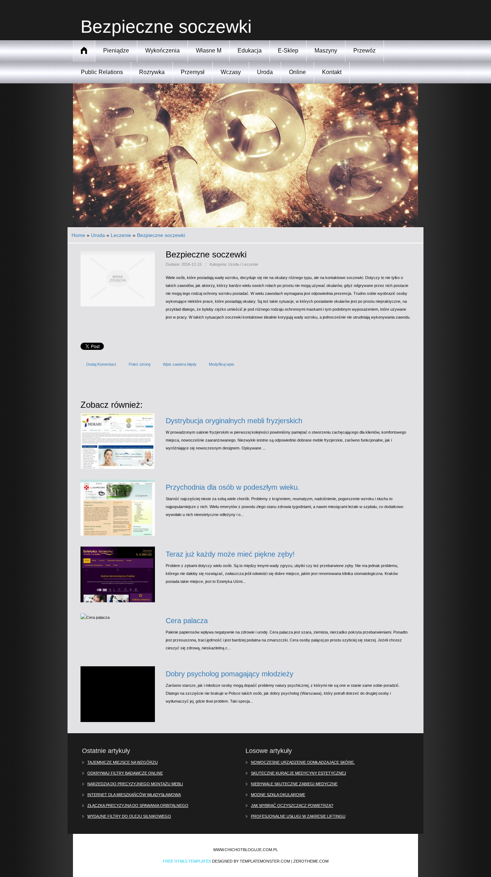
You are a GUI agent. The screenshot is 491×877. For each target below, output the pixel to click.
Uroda (98, 235)
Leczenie (121, 235)
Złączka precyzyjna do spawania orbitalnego (137, 805)
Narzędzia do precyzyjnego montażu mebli (135, 784)
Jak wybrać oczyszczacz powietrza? (292, 805)
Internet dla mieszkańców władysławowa (134, 795)
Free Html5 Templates (187, 861)
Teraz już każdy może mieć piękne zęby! (230, 554)
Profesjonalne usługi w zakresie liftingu (298, 816)
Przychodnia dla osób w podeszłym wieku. (233, 487)
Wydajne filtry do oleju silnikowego (129, 816)
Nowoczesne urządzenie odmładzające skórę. (303, 762)
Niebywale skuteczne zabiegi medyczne (294, 784)
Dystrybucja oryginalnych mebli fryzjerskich (234, 421)
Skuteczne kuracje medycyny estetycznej (298, 773)
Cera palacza (187, 621)
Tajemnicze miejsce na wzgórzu (122, 762)
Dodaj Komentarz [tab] (101, 364)
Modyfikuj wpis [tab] (221, 364)
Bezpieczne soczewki (161, 235)
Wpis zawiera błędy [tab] (180, 364)
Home (78, 235)
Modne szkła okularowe (278, 795)
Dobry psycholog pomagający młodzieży (229, 674)
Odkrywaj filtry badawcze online (125, 773)
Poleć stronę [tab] (140, 364)
